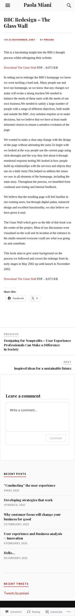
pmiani (49, 39)
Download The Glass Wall (20, 67)
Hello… (9, 553)
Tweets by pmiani (16, 593)
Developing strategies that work (28, 500)
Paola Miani (38, 4)
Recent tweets (16, 583)
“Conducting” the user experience (29, 485)
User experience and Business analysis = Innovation (33, 536)
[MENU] (8, 5)
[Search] (65, 5)
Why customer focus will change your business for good (32, 516)
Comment (56, 438)
